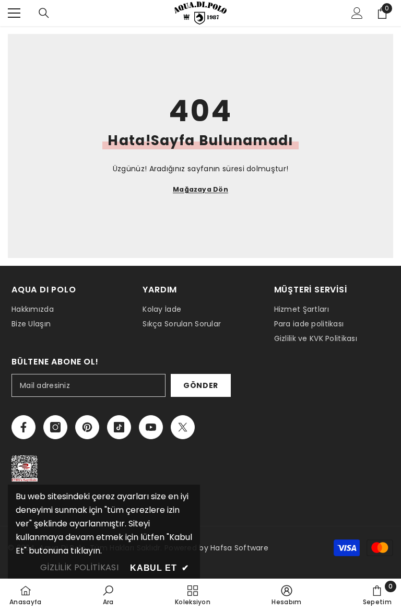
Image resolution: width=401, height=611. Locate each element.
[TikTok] (119, 427)
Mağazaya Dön (200, 189)
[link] (108, 595)
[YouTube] (151, 427)
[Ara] (44, 13)
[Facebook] (23, 427)
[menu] (14, 13)
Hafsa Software (239, 548)
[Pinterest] (87, 427)
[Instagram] (55, 427)
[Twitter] (183, 427)
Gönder (200, 385)
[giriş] (357, 13)
